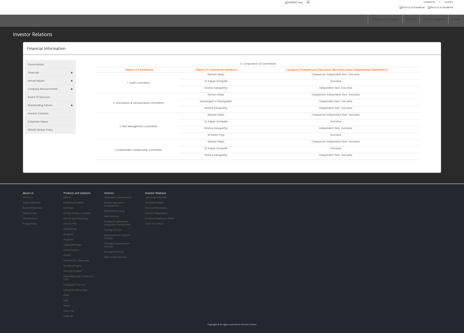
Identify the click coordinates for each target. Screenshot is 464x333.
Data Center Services (115, 257)
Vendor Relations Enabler (77, 213)
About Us (28, 197)
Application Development (117, 197)
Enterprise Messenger (75, 289)
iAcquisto (68, 239)
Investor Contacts (38, 113)
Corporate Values (38, 121)
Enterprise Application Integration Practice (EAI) (117, 223)
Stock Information (154, 202)
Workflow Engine (72, 265)
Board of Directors (39, 97)
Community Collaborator (76, 260)
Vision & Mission (32, 202)
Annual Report (36, 80)
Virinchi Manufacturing (75, 218)
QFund (67, 197)
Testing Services (113, 229)
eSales (67, 255)
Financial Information (156, 207)
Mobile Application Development (114, 204)
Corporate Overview (156, 197)
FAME (66, 295)
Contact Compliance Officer (159, 218)
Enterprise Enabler (73, 202)
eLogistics (68, 234)
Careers (448, 1)
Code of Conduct (154, 223)
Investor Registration (156, 213)
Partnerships (30, 213)
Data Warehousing (114, 211)
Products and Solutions (385, 19)
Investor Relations (434, 19)
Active (66, 305)
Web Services (111, 216)
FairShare (68, 207)
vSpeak (456, 19)
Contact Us (429, 1)
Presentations (36, 64)
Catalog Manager (72, 244)
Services (411, 19)
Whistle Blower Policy (40, 129)
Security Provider (72, 271)
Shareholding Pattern (40, 105)
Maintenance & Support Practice (117, 237)
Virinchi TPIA (70, 223)
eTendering (69, 228)
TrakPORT (68, 316)
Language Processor (74, 284)
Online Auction (71, 250)
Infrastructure (30, 218)
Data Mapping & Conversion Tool (78, 278)
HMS (66, 300)
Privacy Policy (30, 223)
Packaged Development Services (117, 245)
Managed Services (114, 251)
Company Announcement (43, 89)
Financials (33, 72)
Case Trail (68, 310)
